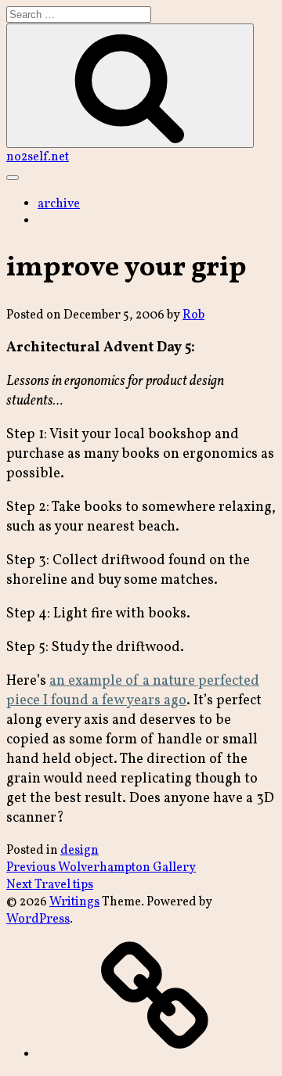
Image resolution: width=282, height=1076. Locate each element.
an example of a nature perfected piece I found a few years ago (132, 691)
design (79, 850)
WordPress (38, 919)
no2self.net (37, 157)
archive (59, 204)
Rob (193, 315)
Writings (74, 902)
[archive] (155, 1054)
